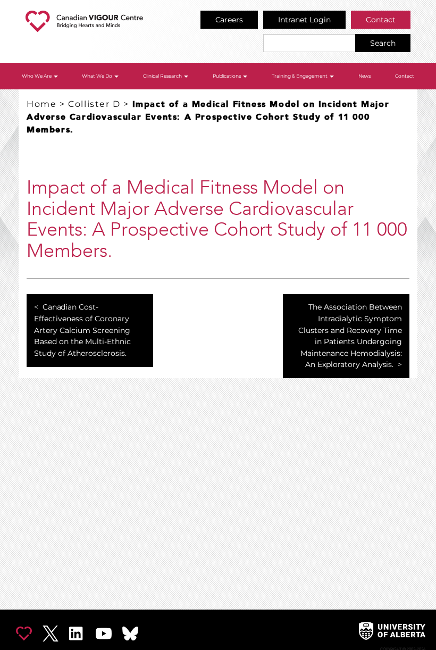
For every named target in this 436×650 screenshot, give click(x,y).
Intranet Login (304, 19)
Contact (381, 19)
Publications (227, 76)
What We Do (97, 76)
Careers (229, 19)
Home (41, 104)
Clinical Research (163, 76)
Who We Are (37, 76)
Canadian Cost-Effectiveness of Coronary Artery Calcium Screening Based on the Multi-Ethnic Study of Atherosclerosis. (82, 329)
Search (383, 43)
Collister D (94, 104)
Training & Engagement (300, 76)
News (364, 76)
